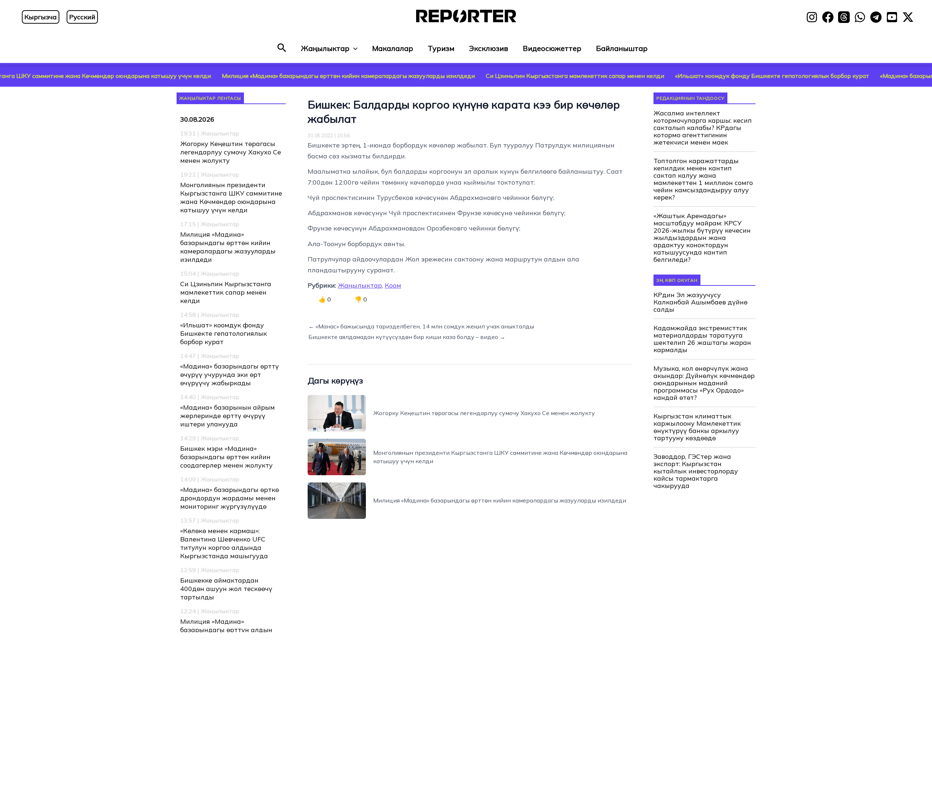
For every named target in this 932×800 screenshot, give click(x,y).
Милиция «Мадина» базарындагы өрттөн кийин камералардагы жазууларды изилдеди (309, 75)
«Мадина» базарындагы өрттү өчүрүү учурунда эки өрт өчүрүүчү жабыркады (229, 374)
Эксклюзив (488, 48)
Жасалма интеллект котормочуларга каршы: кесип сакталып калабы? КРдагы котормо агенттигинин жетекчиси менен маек (702, 128)
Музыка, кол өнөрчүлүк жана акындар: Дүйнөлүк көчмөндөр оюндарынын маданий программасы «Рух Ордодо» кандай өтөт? (704, 383)
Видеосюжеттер (552, 48)
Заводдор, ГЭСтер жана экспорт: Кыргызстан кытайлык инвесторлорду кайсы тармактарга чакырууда (695, 471)
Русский (82, 17)
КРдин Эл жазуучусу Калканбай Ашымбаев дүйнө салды (700, 302)
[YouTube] (892, 17)
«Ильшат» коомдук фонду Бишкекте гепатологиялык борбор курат (733, 75)
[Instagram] (812, 17)
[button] (282, 48)
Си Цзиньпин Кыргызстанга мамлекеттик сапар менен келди (536, 75)
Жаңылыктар (325, 48)
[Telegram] (876, 17)
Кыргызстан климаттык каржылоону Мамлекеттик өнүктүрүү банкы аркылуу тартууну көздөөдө (697, 427)
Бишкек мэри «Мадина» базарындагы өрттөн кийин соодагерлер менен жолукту (226, 456)
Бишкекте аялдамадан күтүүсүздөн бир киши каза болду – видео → (406, 337)
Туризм (441, 48)
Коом (393, 285)
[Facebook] (828, 17)
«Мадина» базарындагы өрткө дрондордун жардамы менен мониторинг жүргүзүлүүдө (229, 498)
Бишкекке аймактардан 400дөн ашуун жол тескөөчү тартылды (226, 588)
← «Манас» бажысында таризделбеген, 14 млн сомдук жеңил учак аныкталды (421, 326)
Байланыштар (622, 48)
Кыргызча (40, 17)
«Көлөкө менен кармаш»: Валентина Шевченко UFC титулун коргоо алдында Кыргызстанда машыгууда (224, 543)
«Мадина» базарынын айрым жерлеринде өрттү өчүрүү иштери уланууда (227, 415)
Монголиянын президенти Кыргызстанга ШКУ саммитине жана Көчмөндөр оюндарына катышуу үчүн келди (231, 197)
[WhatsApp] (860, 17)
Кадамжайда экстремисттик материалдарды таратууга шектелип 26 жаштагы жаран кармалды (702, 339)
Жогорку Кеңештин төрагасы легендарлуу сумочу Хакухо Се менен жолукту (230, 152)
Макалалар (392, 48)
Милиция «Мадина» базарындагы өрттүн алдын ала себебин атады (226, 629)
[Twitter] (908, 17)
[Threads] (844, 17)
